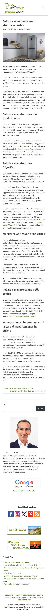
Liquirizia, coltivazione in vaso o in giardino (27, 391)
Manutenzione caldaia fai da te (22, 316)
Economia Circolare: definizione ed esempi (20, 576)
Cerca (5, 404)
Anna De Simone (25, 29)
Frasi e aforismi (10, 584)
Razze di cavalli (10, 578)
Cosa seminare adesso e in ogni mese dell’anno (22, 565)
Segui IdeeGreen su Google (24, 491)
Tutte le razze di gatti (12, 573)
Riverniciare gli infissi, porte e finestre (19, 388)
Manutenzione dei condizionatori (31, 149)
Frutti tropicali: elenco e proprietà (17, 562)
